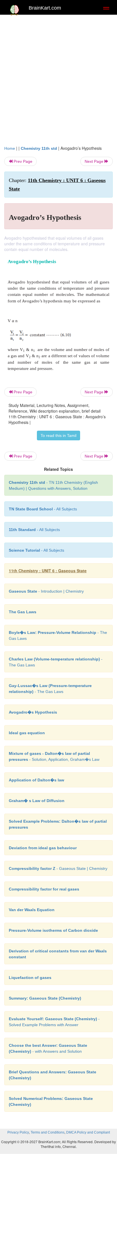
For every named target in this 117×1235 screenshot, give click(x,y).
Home (9, 148)
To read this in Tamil (58, 435)
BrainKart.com (45, 8)
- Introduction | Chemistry (46, 591)
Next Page (95, 161)
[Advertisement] (58, 78)
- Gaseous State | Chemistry (58, 868)
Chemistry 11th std (39, 148)
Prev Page (22, 161)
